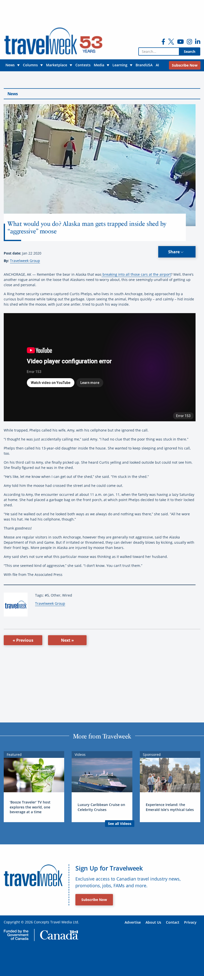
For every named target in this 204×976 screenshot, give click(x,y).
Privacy (190, 922)
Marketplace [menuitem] (56, 65)
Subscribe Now (94, 899)
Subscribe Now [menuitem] (185, 65)
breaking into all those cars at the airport (136, 274)
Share (174, 252)
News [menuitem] (10, 65)
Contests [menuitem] (83, 65)
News (12, 93)
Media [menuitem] (99, 65)
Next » (67, 640)
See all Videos (119, 823)
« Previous (23, 640)
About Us (153, 922)
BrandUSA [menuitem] (144, 65)
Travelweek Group (25, 260)
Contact (172, 922)
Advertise (133, 922)
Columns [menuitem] (30, 65)
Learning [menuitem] (119, 65)
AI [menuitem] (157, 65)
